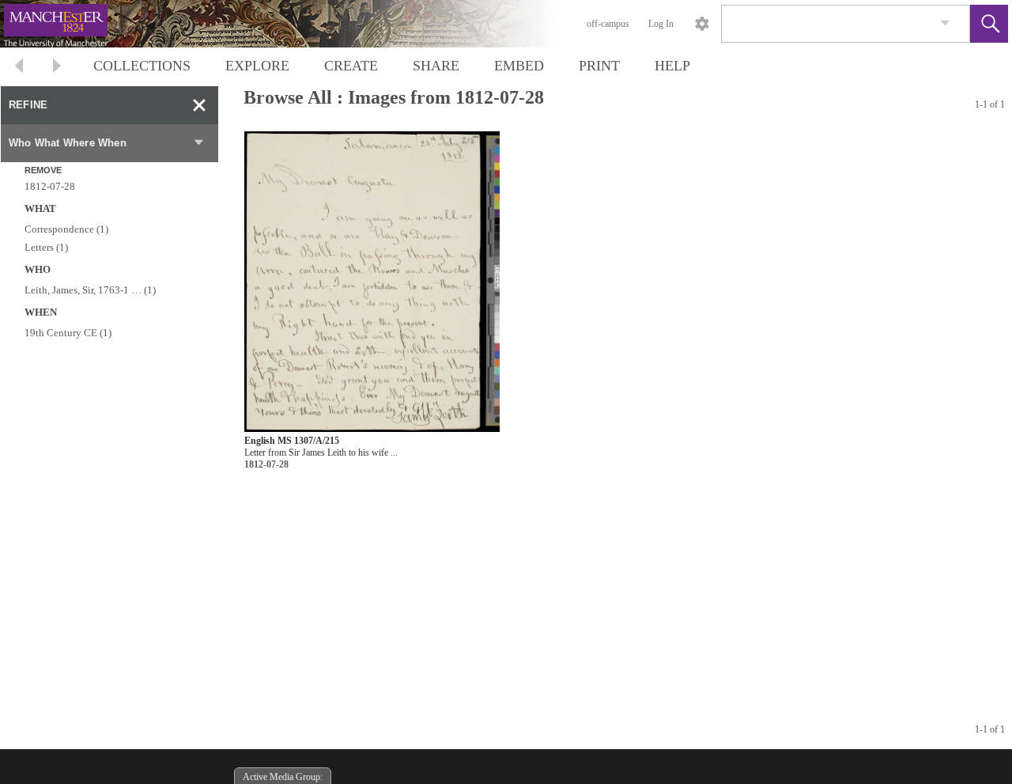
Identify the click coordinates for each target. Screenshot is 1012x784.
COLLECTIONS (142, 66)
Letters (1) (46, 247)
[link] (945, 23)
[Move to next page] (57, 67)
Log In (661, 23)
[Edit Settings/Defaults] (702, 24)
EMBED (519, 66)
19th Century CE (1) (68, 333)
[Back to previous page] (19, 67)
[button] (989, 24)
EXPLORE (257, 66)
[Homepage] (298, 23)
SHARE (436, 66)
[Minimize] (199, 105)
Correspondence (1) (66, 229)
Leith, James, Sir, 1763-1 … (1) (90, 290)
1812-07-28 (50, 186)
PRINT (599, 66)
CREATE (351, 66)
